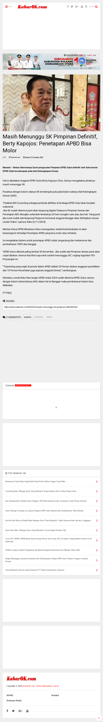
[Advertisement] (51, 30)
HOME (10, 695)
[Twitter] (72, 6)
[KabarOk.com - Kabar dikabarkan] (32, 7)
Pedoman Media (14, 700)
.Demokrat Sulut (23, 385)
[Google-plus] (77, 6)
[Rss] (86, 6)
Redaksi (55, 695)
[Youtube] (82, 6)
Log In (56, 686)
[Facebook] (68, 6)
